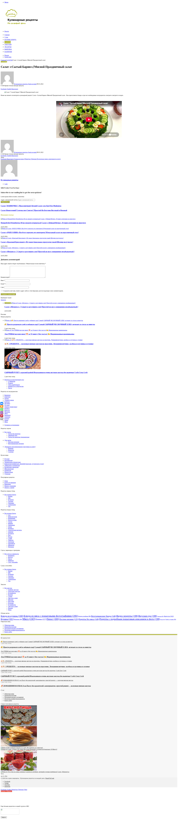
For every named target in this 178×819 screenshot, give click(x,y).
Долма (10, 522)
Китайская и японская (11, 467)
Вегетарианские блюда (103, 616)
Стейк (10, 538)
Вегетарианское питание (16, 443)
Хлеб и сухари (170, 619)
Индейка (7, 403)
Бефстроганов (12, 517)
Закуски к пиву (13, 598)
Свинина (7, 417)
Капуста (7, 410)
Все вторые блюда (10, 513)
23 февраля (11, 381)
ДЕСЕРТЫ (7, 47)
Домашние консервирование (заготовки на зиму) (20, 447)
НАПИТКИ (8, 52)
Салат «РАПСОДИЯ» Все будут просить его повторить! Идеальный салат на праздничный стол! (40, 232)
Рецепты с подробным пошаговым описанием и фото (129, 619)
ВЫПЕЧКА (8, 49)
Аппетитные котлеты (15, 530)
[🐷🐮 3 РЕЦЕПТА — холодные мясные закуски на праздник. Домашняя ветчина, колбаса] (43, 340)
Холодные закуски (14, 591)
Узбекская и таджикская (12, 465)
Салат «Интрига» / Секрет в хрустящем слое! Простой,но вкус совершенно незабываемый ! (37, 251)
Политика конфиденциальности (14, 630)
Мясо (6, 413)
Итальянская (8, 460)
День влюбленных (14, 384)
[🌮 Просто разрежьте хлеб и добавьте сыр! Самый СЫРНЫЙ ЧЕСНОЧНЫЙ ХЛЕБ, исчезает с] (43, 320)
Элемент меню (9, 400)
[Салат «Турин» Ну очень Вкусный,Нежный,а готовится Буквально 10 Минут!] (29, 749)
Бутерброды (12, 593)
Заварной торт (12, 435)
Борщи (10, 496)
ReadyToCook (50, 778)
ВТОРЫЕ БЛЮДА (10, 40)
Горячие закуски (13, 590)
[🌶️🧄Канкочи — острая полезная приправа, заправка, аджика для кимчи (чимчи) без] (19, 770)
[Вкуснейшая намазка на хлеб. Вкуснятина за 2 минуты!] (22, 747)
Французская (8, 472)
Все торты (7, 432)
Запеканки (11, 525)
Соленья (10, 452)
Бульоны (11, 499)
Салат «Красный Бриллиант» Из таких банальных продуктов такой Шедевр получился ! (37, 242)
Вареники (7, 484)
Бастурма (11, 601)
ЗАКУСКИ (7, 44)
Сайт (2, 287)
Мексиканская (9, 469)
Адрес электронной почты (9, 200)
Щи (9, 498)
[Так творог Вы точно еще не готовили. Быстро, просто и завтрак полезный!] (19, 746)
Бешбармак (11, 518)
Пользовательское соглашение (14, 628)
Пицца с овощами (10, 486)
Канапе (10, 595)
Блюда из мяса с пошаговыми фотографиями (51, 616)
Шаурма (10, 600)
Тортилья (11, 542)
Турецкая (7, 474)
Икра (9, 610)
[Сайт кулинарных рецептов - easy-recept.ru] (22, 24)
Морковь (7, 412)
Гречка (6, 398)
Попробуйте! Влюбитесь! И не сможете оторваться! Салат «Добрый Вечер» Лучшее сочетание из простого (43, 223)
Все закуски (8, 588)
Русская (6, 459)
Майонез (11, 560)
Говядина (7, 397)
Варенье (10, 448)
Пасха (10, 388)
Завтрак (160, 616)
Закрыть (3, 817)
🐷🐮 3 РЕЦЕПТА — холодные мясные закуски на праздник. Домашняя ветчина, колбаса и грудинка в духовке (48, 344)
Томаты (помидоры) (10, 407)
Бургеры (11, 603)
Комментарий (5, 277)
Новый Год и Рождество (16, 386)
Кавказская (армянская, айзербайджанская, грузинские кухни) (24, 464)
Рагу (9, 535)
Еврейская (7, 470)
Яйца (6, 422)
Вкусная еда (147, 616)
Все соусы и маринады (11, 554)
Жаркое (10, 523)
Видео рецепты (127, 616)
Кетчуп (10, 557)
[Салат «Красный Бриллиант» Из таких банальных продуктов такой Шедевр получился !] (32, 238)
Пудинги (11, 533)
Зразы (10, 527)
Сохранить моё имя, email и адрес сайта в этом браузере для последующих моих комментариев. (33, 291)
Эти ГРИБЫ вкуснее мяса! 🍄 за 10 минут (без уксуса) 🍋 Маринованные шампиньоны (39, 334)
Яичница (11, 547)
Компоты (11, 450)
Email (3, 284)
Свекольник (12, 504)
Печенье (41, 619)
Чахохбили (11, 543)
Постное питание (13, 442)
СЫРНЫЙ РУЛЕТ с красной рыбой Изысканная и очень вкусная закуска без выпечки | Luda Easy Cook (46, 372)
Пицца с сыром (9, 487)
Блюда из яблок (84, 616)
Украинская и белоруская (12, 462)
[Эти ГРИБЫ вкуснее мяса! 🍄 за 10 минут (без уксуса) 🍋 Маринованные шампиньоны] (35, 330)
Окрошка (11, 503)
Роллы (10, 537)
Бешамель (11, 555)
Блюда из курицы (12, 616)
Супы (6, 37)
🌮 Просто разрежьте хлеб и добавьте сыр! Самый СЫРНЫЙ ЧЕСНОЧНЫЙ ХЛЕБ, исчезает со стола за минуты (49, 324)
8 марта (10, 383)
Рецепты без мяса (89, 619)
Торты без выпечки (14, 434)
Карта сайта (8, 632)
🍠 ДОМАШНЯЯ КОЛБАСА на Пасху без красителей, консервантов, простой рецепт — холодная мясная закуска (46, 686)
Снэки (10, 596)
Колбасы (11, 528)
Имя (3, 280)
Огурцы (7, 405)
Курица (6, 418)
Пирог (53, 619)
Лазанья (10, 532)
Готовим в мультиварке (11, 425)
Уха (9, 506)
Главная (6, 35)
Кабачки (7, 402)
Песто (10, 559)
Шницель (11, 545)
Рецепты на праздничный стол (14, 379)
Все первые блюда (10, 494)
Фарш (6, 420)
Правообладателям (10, 627)
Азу (9, 515)
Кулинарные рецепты (21, 84)
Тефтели (10, 540)
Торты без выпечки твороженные (18, 437)
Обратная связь (9, 625)
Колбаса (7, 408)
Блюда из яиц (12, 520)
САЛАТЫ (7, 42)
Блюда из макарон (10, 482)
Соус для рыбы (13, 562)
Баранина (7, 395)
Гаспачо (10, 501)
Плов (6, 481)
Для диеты (7, 440)
